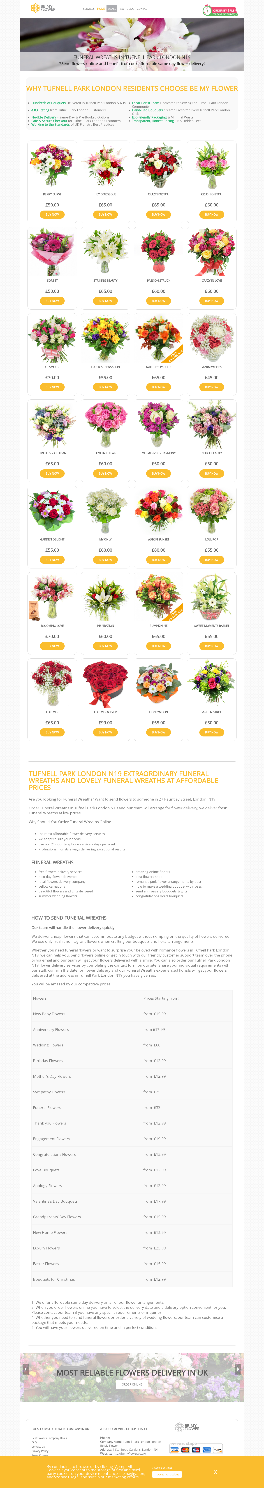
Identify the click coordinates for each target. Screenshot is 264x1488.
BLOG (130, 8)
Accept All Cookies (168, 1474)
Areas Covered (40, 1455)
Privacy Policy (39, 1451)
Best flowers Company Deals (49, 1438)
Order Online (132, 1384)
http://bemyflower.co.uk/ (129, 1454)
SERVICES (88, 8)
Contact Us (38, 1446)
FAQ (121, 8)
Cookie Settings (163, 1467)
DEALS (112, 8)
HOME (101, 8)
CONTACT (143, 8)
